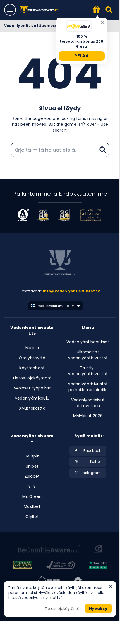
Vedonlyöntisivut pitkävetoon (88, 402)
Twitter (95, 461)
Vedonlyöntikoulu (32, 398)
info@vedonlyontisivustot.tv (71, 291)
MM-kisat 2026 (88, 416)
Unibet (32, 466)
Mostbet (32, 506)
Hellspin (32, 456)
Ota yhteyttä (32, 358)
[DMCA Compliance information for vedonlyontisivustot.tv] (61, 565)
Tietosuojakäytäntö (32, 378)
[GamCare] (98, 549)
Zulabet (32, 476)
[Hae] (109, 10)
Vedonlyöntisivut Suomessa (31, 25)
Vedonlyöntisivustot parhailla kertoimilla (88, 387)
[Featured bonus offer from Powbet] (96, 10)
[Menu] (10, 10)
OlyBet (32, 516)
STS (32, 486)
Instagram (91, 472)
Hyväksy (98, 608)
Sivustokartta (32, 408)
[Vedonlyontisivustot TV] (40, 10)
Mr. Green (32, 496)
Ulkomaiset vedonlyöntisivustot (88, 355)
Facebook (92, 450)
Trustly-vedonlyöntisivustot (88, 371)
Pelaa (81, 56)
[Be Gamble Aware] (49, 549)
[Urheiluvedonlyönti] (60, 263)
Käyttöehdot (32, 368)
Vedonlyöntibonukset (87, 342)
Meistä (32, 348)
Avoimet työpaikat (32, 388)
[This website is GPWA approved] (23, 565)
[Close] (102, 22)
